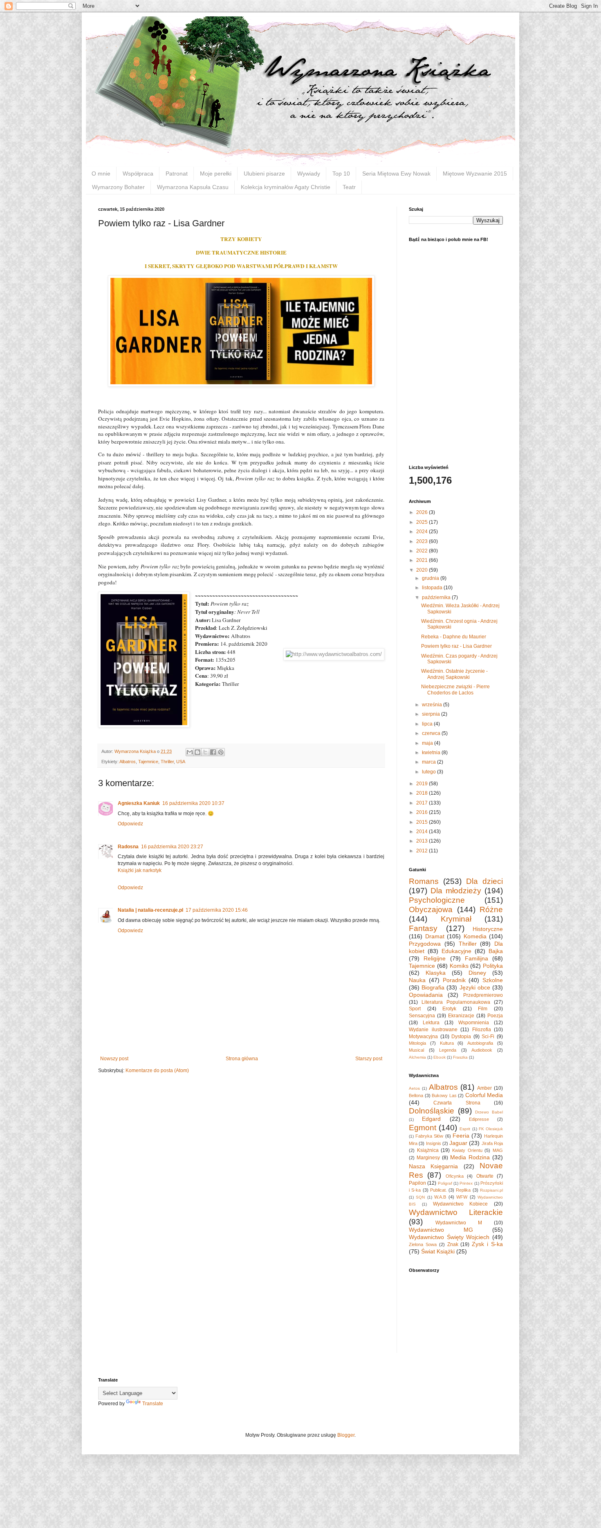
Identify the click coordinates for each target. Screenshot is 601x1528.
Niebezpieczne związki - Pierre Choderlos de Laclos (455, 689)
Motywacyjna (423, 1036)
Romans (424, 881)
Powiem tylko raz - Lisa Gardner (456, 646)
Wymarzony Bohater (118, 187)
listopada (433, 587)
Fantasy (423, 928)
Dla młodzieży (456, 890)
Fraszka (460, 1057)
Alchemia (417, 1057)
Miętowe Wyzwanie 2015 (475, 173)
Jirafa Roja (492, 1143)
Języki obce (475, 987)
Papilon (417, 1183)
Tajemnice (148, 761)
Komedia (475, 936)
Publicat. (438, 1190)
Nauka (417, 980)
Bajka (496, 951)
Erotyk (449, 1009)
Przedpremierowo (483, 995)
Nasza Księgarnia (433, 1166)
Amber (484, 1088)
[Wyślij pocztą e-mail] (190, 752)
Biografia (433, 987)
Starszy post (368, 1058)
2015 (422, 822)
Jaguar (458, 1143)
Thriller (167, 761)
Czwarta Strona (456, 1103)
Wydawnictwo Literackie (456, 1212)
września (432, 705)
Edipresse (479, 1119)
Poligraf (445, 1183)
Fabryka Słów (429, 1136)
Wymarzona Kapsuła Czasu (193, 187)
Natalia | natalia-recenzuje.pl (150, 910)
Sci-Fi (488, 1036)
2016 (422, 812)
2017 (422, 803)
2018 (422, 793)
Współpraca (138, 173)
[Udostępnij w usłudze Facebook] (213, 752)
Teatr (349, 187)
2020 (422, 570)
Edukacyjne (456, 951)
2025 (422, 522)
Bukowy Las (444, 1095)
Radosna (128, 847)
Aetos (414, 1088)
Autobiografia (480, 1043)
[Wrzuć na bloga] (197, 752)
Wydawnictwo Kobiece (460, 1204)
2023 (422, 541)
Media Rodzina (470, 1157)
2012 (422, 851)
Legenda (447, 1050)
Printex (466, 1183)
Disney (477, 972)
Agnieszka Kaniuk (139, 803)
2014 (422, 831)
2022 (422, 551)
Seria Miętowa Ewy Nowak (396, 173)
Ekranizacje (461, 1016)
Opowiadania (426, 995)
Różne (491, 909)
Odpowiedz (130, 824)
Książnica (428, 1150)
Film (482, 1009)
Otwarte (484, 1176)
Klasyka (436, 972)
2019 (422, 784)
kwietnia (432, 752)
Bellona (416, 1095)
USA (180, 761)
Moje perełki (215, 173)
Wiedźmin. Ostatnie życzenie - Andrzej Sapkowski (454, 674)
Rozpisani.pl (491, 1190)
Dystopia (461, 1036)
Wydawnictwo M (458, 1223)
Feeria (461, 1135)
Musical (416, 1050)
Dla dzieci (484, 881)
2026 (422, 512)
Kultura (447, 1043)
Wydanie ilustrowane (433, 1029)
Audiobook (481, 1050)
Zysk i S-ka (487, 1244)
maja (428, 743)
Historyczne (488, 929)
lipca (428, 724)
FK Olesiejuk (491, 1129)
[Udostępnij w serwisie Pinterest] (221, 752)
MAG (498, 1150)
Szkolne (492, 980)
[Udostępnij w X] (205, 752)
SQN (420, 1197)
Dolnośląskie (431, 1111)
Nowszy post (114, 1058)
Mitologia (417, 1043)
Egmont (422, 1127)
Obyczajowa (431, 909)
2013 (422, 841)
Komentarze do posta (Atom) (157, 1070)
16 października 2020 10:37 (193, 803)
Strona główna (242, 1058)
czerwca (432, 733)
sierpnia (431, 714)
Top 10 (341, 173)
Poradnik (454, 980)
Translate (152, 1403)
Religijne (435, 958)
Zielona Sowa (423, 1244)
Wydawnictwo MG (441, 1229)
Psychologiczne (437, 900)
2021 (422, 560)
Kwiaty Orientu (467, 1150)
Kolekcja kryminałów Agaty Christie (285, 187)
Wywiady (308, 173)
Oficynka (455, 1176)
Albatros (127, 761)
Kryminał (456, 919)
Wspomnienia (473, 1022)
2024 (422, 531)
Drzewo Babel (489, 1112)
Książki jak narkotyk (139, 870)
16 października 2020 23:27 (172, 847)
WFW (461, 1196)
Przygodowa (425, 943)
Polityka (493, 965)
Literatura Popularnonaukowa (456, 1002)
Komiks (459, 965)
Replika (463, 1190)
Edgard (431, 1119)
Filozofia (481, 1029)
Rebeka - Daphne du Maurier (453, 637)
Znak (452, 1244)
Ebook (439, 1057)
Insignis (433, 1143)
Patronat (177, 173)
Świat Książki (438, 1251)
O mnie (101, 173)
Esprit (465, 1129)
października (437, 597)
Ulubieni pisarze (264, 173)
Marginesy (428, 1158)
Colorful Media (484, 1095)
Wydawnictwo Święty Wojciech (449, 1237)
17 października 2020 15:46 (217, 910)
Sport (415, 1009)
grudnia (431, 578)
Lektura (431, 1022)
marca (429, 762)
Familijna (476, 958)
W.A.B (440, 1196)
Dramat (434, 936)
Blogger (345, 1435)
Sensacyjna (422, 1016)
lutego (429, 772)
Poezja (495, 1016)
